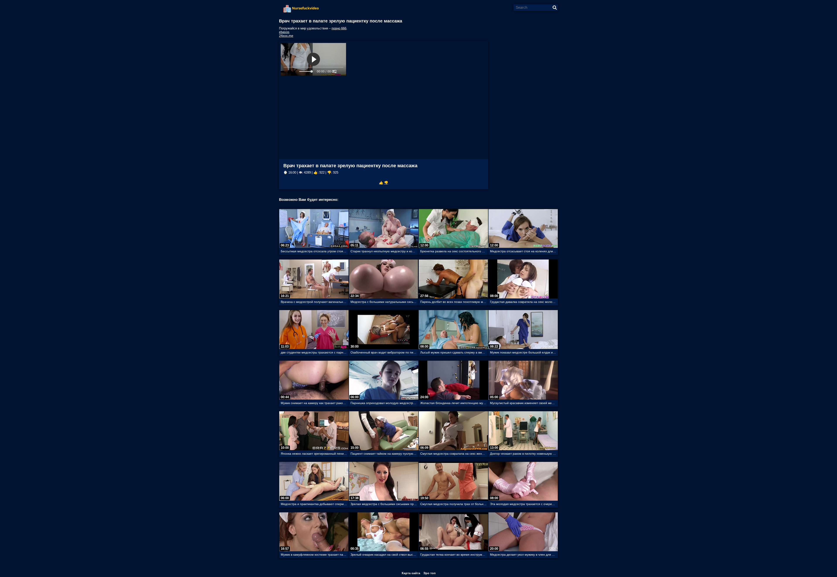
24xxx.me (286, 36)
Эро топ (429, 573)
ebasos (284, 32)
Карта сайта (411, 573)
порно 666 (339, 28)
